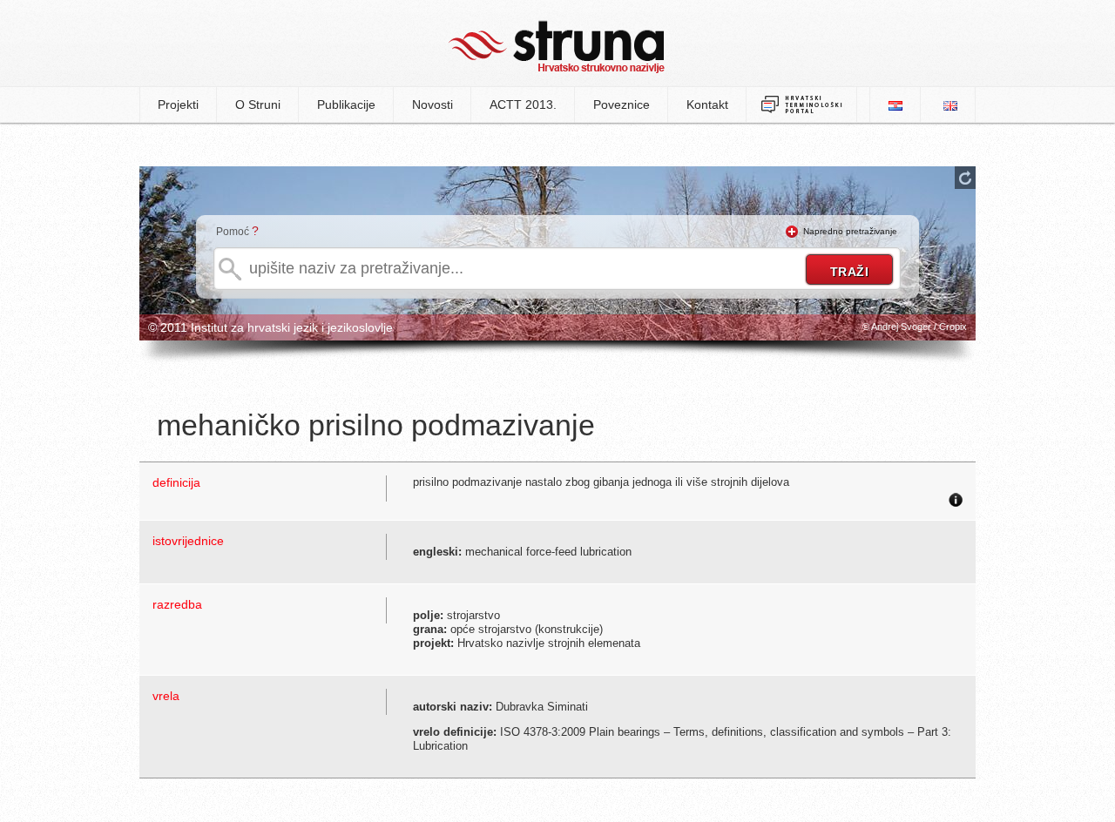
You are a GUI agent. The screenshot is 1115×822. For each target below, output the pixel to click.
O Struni (257, 104)
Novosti (432, 104)
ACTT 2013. (523, 104)
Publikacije (346, 104)
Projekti (178, 104)
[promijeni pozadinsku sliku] (965, 178)
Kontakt (707, 104)
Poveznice (621, 104)
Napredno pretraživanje (850, 231)
